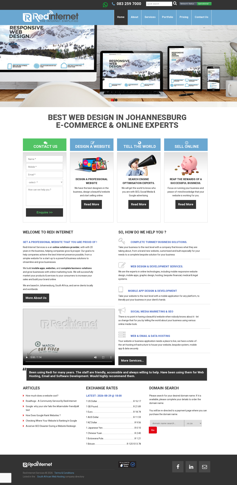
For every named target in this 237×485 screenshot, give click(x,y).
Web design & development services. (157, 266)
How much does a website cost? (42, 395)
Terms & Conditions (64, 473)
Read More (91, 204)
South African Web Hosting (51, 476)
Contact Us (201, 17)
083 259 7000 (129, 3)
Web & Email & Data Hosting (150, 335)
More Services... (132, 360)
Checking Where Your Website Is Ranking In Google (51, 420)
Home (120, 17)
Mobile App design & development (152, 290)
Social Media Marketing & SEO (152, 311)
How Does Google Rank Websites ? (43, 415)
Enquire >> (45, 212)
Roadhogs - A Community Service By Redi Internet (51, 401)
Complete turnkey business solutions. (159, 242)
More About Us (36, 298)
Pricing (184, 17)
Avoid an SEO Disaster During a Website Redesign (51, 426)
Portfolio (167, 17)
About (134, 17)
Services (150, 17)
